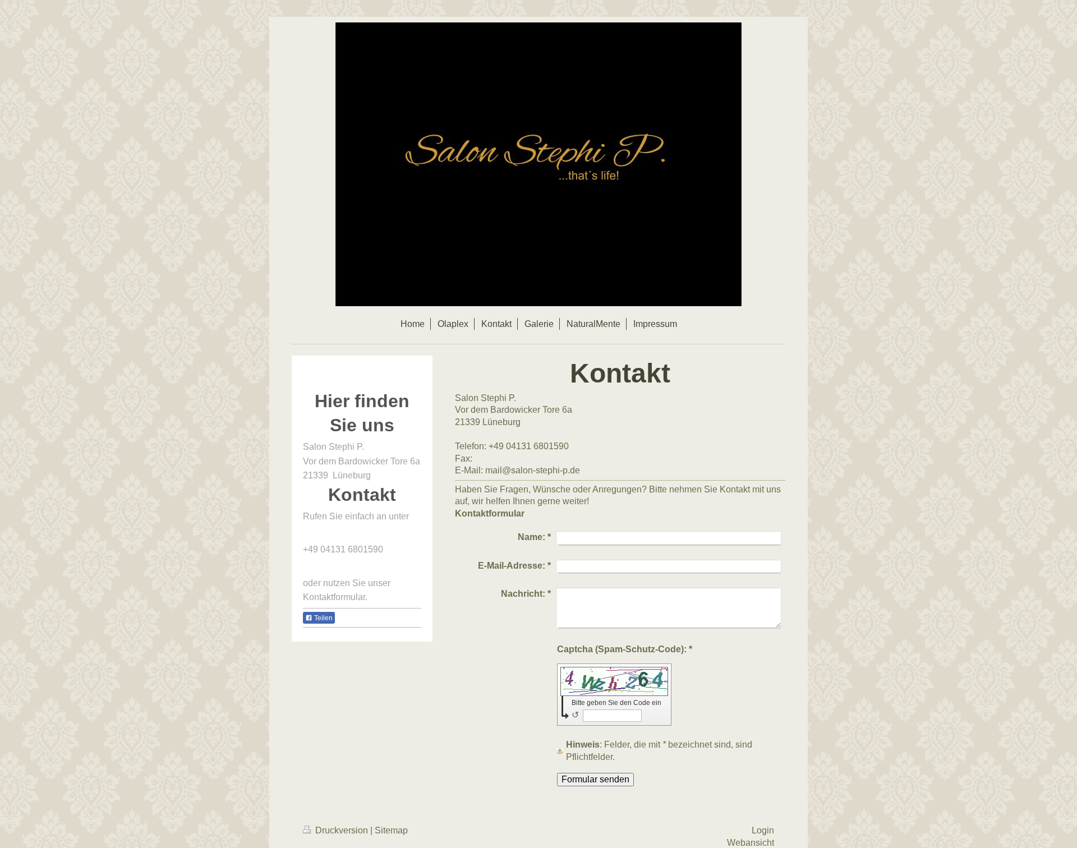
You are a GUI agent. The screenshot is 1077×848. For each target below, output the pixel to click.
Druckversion (341, 830)
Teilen (322, 618)
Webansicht (750, 842)
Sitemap (391, 830)
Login (763, 830)
